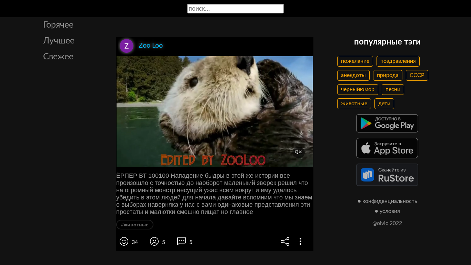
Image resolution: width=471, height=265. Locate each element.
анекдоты (353, 75)
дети (384, 103)
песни (392, 89)
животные (354, 103)
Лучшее (58, 41)
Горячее (58, 25)
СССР (417, 75)
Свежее (58, 56)
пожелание (355, 61)
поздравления (398, 61)
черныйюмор (357, 89)
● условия (387, 211)
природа (388, 75)
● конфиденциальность (387, 201)
